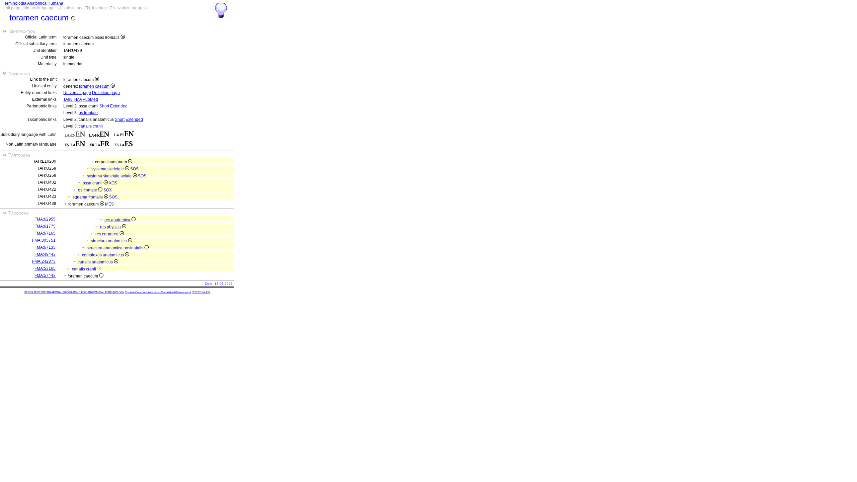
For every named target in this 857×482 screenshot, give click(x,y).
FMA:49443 (45, 254)
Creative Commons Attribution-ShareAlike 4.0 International (158, 292)
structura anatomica (109, 241)
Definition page (106, 92)
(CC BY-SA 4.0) (201, 292)
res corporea (107, 234)
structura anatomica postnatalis (115, 248)
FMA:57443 (45, 275)
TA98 (68, 99)
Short (104, 106)
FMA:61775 (45, 226)
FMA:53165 (45, 268)
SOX (107, 190)
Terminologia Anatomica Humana (33, 3)
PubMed (90, 99)
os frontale (88, 112)
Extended (119, 106)
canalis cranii (91, 126)
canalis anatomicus (96, 262)
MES (109, 204)
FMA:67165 (45, 233)
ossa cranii (93, 183)
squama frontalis (88, 197)
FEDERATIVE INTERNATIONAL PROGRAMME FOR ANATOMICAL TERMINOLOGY (74, 292)
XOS (113, 183)
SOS (134, 169)
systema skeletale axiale (110, 176)
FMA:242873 (44, 261)
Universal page (77, 92)
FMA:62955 (45, 219)
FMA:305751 (44, 240)
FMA (78, 99)
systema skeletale (108, 169)
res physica (111, 227)
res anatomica (117, 220)
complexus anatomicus (103, 255)
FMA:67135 (45, 247)
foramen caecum (94, 86)
